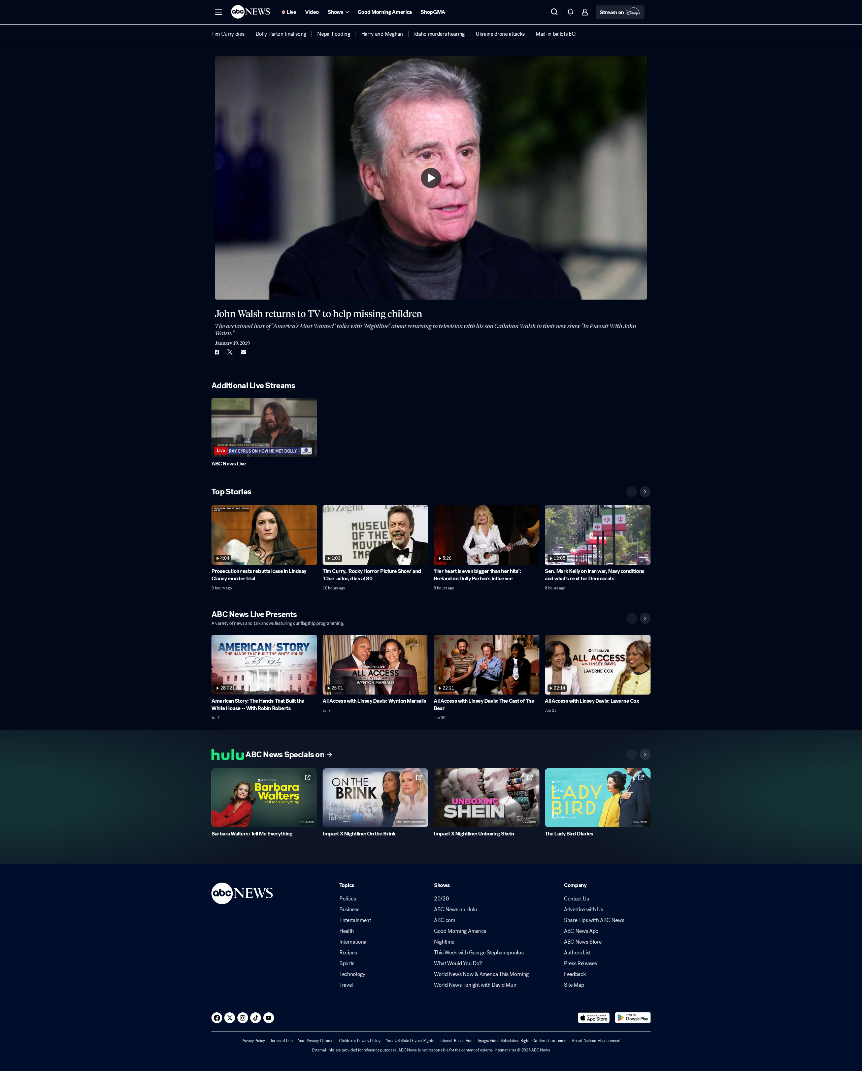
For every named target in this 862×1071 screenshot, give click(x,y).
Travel (346, 985)
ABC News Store (583, 942)
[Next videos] (645, 491)
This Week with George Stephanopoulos (478, 952)
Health (346, 931)
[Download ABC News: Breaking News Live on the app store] (594, 1017)
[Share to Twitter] (230, 352)
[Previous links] (631, 754)
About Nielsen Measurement (596, 1041)
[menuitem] (227, 34)
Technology (352, 974)
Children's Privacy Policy (359, 1041)
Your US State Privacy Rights (410, 1041)
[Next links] (645, 754)
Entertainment (355, 920)
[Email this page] (243, 352)
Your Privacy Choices (316, 1041)
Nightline (444, 942)
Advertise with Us (583, 909)
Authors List (577, 952)
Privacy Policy (253, 1041)
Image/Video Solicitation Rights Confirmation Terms (522, 1041)
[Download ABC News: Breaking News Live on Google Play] (633, 1017)
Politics (347, 898)
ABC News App (581, 931)
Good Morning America (460, 931)
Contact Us (576, 898)
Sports (346, 963)
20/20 (441, 898)
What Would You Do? (458, 963)
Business (349, 909)
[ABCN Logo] (250, 12)
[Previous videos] (631, 491)
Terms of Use (281, 1041)
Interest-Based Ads (455, 1041)
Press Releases (580, 963)
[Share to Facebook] (216, 352)
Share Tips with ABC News (594, 920)
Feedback (575, 974)
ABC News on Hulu (455, 909)
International (353, 942)
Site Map (574, 985)
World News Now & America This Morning (481, 974)
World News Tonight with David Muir (475, 985)
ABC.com (444, 920)
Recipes (348, 952)
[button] (218, 12)
